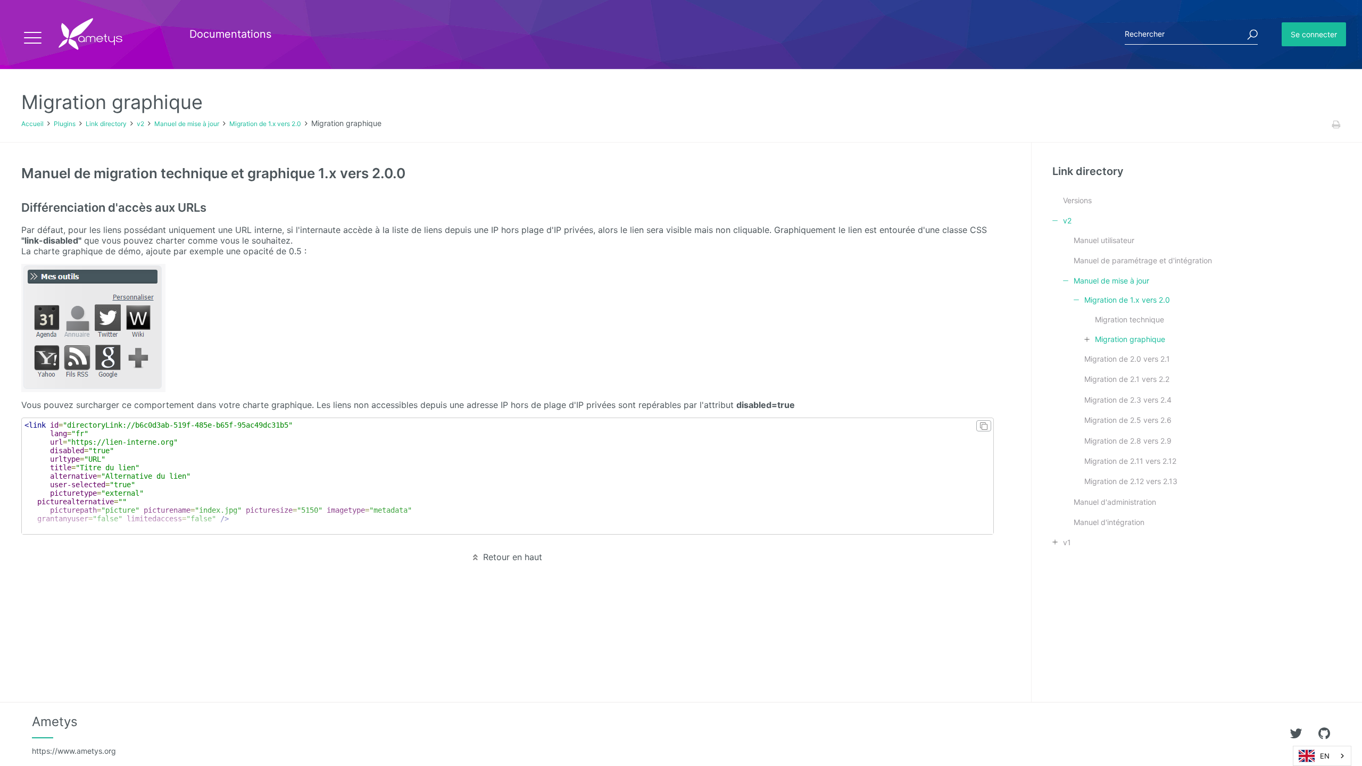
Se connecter (1314, 34)
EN (1325, 756)
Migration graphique (1130, 339)
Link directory (106, 124)
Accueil (32, 124)
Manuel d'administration (1115, 501)
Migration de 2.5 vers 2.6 (1128, 419)
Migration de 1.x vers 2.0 (265, 124)
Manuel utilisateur (1104, 240)
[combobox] (1322, 756)
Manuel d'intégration (1109, 522)
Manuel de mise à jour (186, 124)
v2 (140, 124)
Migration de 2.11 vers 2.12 (1130, 460)
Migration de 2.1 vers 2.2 (1126, 379)
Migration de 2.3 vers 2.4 (1128, 399)
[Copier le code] (983, 425)
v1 (1067, 542)
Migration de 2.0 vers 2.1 (1127, 358)
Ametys (74, 734)
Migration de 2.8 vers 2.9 (1128, 440)
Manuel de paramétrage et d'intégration (1143, 260)
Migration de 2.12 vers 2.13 (1130, 481)
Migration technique (1129, 319)
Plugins (65, 124)
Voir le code (513, 476)
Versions (1077, 200)
